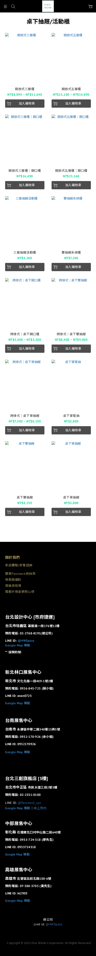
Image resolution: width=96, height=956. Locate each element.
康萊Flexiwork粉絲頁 (20, 574)
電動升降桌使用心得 (19, 592)
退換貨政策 (13, 586)
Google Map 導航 (17, 645)
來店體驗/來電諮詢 (18, 565)
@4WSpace (26, 641)
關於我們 (12, 557)
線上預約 (39, 808)
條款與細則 (13, 580)
